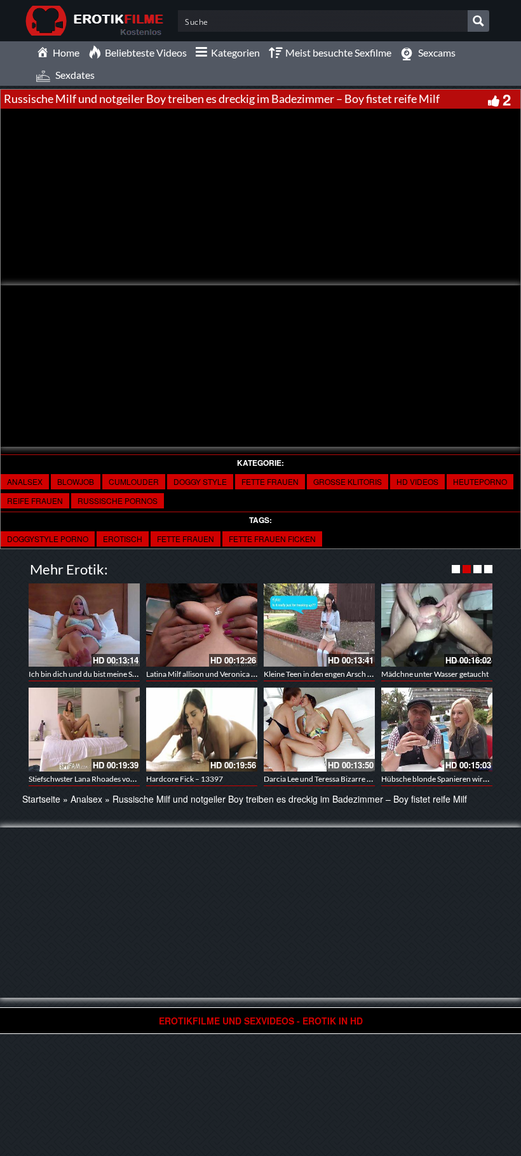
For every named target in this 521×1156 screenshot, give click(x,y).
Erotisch (122, 538)
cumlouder (134, 481)
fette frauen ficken (272, 538)
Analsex (25, 481)
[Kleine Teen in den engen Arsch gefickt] (319, 625)
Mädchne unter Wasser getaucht (435, 674)
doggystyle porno (47, 538)
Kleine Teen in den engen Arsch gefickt (326, 674)
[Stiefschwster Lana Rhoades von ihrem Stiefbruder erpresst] (84, 729)
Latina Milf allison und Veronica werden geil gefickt (229, 674)
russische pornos (118, 500)
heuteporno (480, 481)
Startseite (41, 798)
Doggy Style (200, 481)
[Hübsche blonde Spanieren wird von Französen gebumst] (436, 729)
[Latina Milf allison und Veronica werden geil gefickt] (201, 625)
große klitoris (347, 481)
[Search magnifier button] (478, 21)
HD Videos (417, 481)
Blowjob (75, 481)
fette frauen (270, 481)
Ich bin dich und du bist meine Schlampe (95, 674)
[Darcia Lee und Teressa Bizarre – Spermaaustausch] (319, 729)
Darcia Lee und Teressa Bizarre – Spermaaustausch (347, 779)
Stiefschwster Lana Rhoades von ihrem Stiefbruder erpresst (126, 779)
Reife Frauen (35, 500)
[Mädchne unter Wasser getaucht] (436, 625)
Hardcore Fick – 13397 (184, 779)
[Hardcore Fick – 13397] (201, 729)
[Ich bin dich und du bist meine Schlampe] (84, 625)
